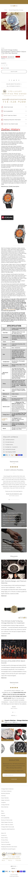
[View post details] (7, 735)
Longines (3, 802)
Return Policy (4, 837)
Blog (2, 811)
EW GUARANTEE (5, 817)
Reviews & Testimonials (6, 820)
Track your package (5, 844)
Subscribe (14, 779)
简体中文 (13, 868)
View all (13, 715)
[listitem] (14, 2)
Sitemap (3, 815)
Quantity (3, 63)
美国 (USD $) (13, 866)
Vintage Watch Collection (7, 789)
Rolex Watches (4, 807)
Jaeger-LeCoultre (5, 800)
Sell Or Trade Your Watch (7, 824)
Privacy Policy (4, 840)
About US (3, 833)
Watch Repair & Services (7, 822)
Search (2, 813)
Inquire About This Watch (13, 84)
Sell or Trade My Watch (13, 86)
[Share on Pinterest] (16, 80)
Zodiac (2, 48)
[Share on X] (11, 80)
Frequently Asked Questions (8, 829)
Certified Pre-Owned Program (8, 849)
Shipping (3, 58)
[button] (14, 76)
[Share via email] (19, 80)
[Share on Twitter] (14, 80)
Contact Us (4, 835)
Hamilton (3, 795)
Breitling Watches (5, 793)
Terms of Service (5, 842)
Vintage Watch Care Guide (7, 826)
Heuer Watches (4, 798)
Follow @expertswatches (14, 725)
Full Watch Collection (6, 791)
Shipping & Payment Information (9, 846)
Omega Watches (5, 804)
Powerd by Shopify (14, 874)
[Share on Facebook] (9, 80)
